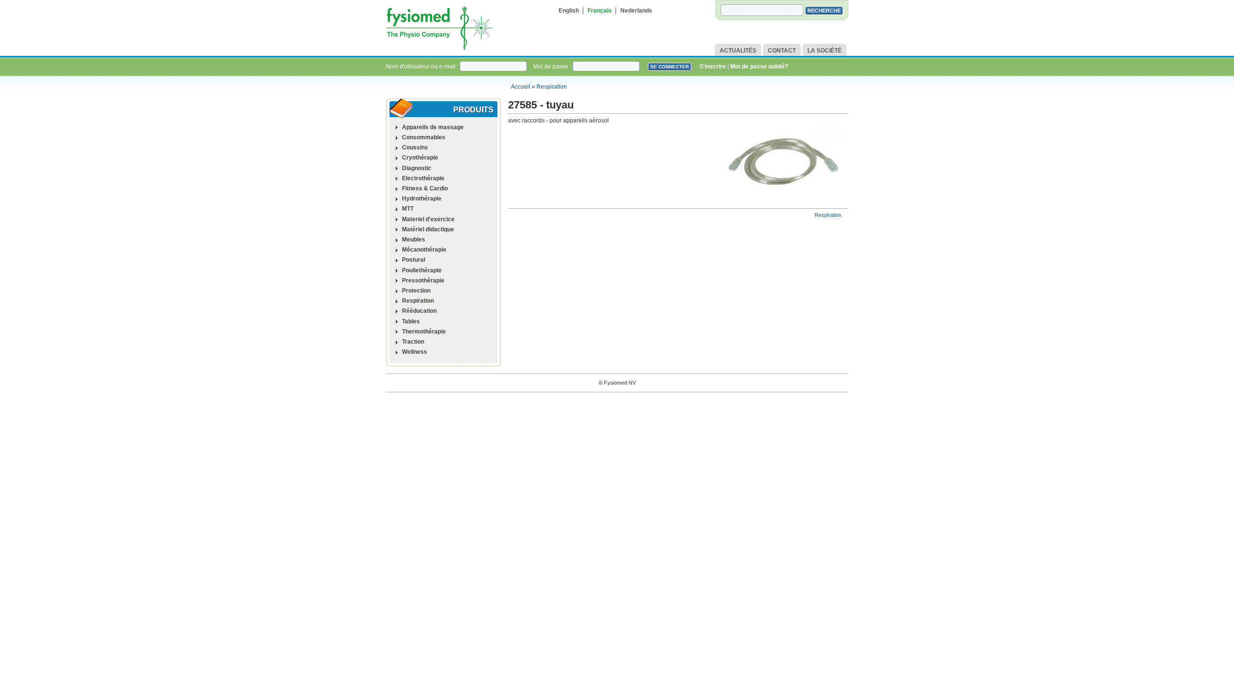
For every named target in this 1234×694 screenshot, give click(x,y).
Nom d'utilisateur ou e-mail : (423, 66)
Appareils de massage (433, 127)
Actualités (738, 50)
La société (824, 50)
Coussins (415, 147)
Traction (413, 341)
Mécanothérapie (424, 249)
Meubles (413, 239)
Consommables (423, 137)
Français (600, 10)
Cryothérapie (420, 157)
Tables (411, 321)
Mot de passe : (553, 66)
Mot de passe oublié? (759, 66)
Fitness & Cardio (425, 188)
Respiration (552, 86)
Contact (782, 50)
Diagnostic (416, 168)
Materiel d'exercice (428, 219)
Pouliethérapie (422, 270)
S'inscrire (712, 66)
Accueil (520, 86)
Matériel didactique (428, 229)
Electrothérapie (423, 178)
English (569, 10)
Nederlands (636, 10)
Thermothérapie (424, 331)
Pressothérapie (423, 280)
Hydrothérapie (422, 198)
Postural (413, 259)
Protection (416, 290)
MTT (408, 208)
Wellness (414, 351)
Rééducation (419, 310)
